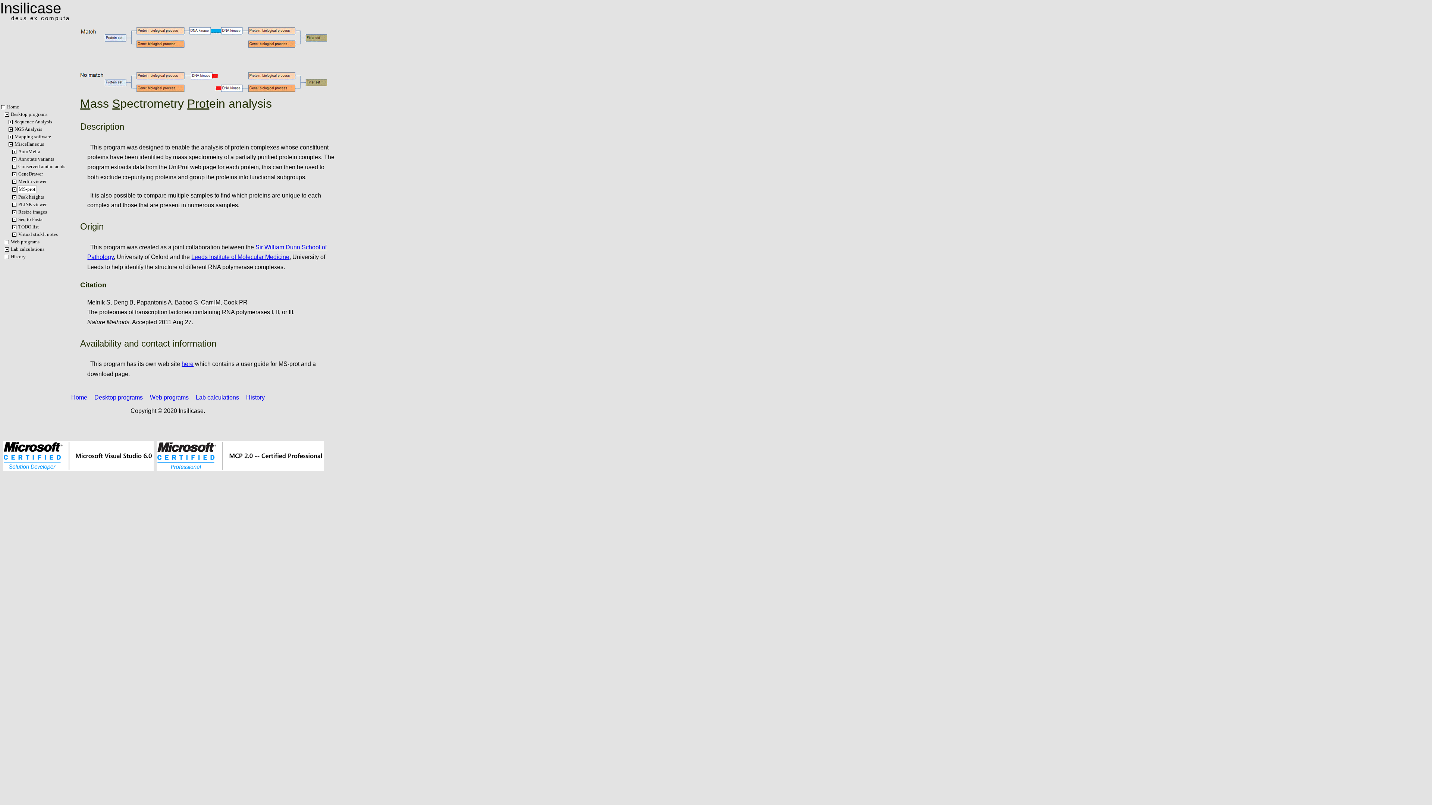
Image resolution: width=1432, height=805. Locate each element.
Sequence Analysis (33, 121)
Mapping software (33, 136)
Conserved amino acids (41, 166)
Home (13, 107)
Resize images (32, 212)
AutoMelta (29, 151)
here (188, 364)
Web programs (25, 241)
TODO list (28, 227)
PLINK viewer (32, 204)
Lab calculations (27, 249)
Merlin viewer (32, 181)
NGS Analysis (28, 129)
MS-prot (27, 189)
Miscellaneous (29, 144)
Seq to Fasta (30, 219)
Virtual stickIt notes (38, 234)
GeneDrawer (30, 174)
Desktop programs (29, 114)
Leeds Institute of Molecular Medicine (240, 257)
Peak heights (31, 197)
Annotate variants (36, 159)
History (18, 256)
